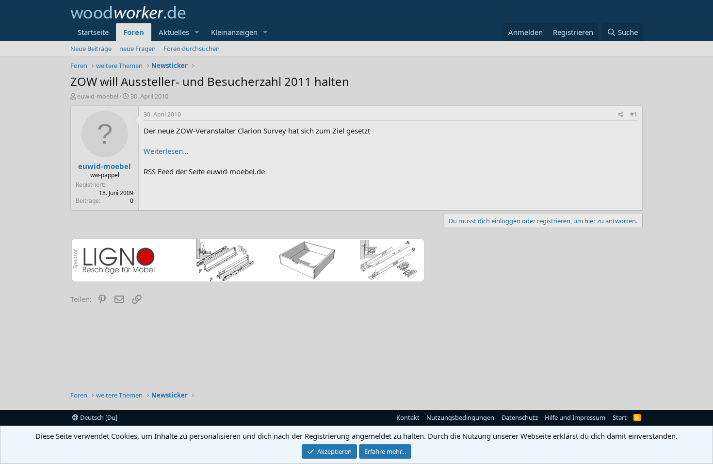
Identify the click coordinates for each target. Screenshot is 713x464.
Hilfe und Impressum (575, 417)
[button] (197, 32)
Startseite (93, 32)
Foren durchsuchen (191, 48)
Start (620, 417)
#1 (633, 114)
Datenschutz (520, 417)
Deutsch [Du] (98, 417)
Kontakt (408, 417)
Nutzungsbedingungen (460, 417)
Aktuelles (174, 32)
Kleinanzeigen (234, 32)
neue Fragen (137, 48)
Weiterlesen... (166, 151)
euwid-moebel (97, 96)
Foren (133, 32)
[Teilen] (621, 114)
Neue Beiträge (91, 48)
